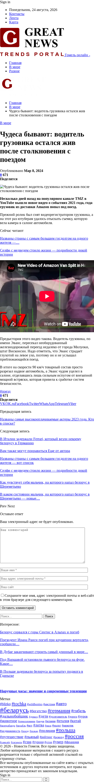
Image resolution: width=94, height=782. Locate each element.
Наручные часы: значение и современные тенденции (43, 691)
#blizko (5, 704)
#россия (74, 736)
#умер (58, 741)
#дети (43, 716)
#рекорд (58, 737)
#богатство (38, 711)
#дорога (72, 716)
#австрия (49, 704)
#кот (29, 725)
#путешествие (12, 737)
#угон (48, 742)
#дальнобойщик (14, 716)
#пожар (34, 731)
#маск (48, 725)
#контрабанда (7, 725)
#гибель (78, 710)
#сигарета (16, 742)
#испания (50, 721)
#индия (40, 721)
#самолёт (5, 742)
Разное (14, 71)
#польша (65, 730)
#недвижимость (10, 731)
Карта (13, 22)
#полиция (47, 730)
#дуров (83, 716)
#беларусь (14, 710)
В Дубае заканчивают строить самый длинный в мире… (44, 652)
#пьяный (31, 737)
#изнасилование (26, 721)
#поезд (5, 391)
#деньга (33, 716)
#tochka (19, 703)
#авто (61, 703)
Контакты (16, 14)
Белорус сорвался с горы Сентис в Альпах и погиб (39, 632)
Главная (15, 63)
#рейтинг (46, 737)
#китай (75, 721)
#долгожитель (58, 716)
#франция (71, 742)
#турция (38, 742)
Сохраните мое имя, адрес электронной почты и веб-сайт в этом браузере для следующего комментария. (47, 598)
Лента (13, 18)
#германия (59, 710)
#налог (56, 725)
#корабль (21, 725)
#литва (38, 725)
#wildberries (34, 704)
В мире (14, 67)
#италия (63, 721)
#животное (8, 721)
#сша (27, 742)
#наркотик (67, 725)
